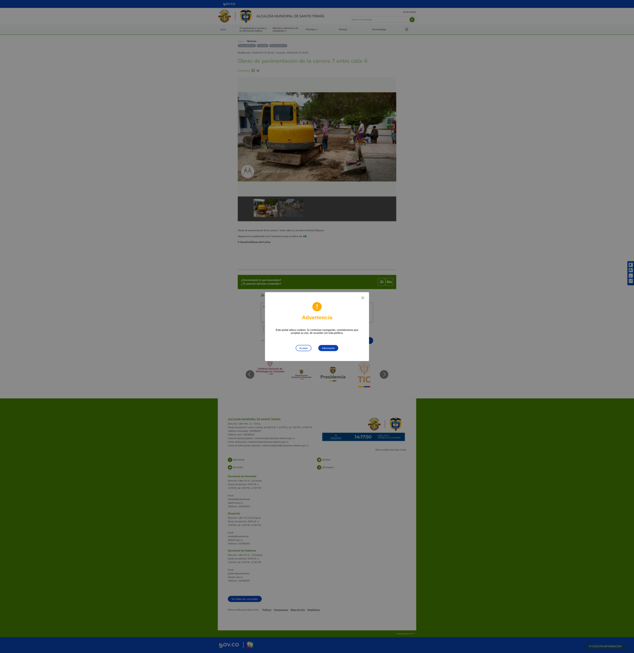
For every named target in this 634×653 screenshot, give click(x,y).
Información (328, 348)
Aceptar (303, 348)
